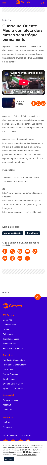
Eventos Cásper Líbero (13, 384)
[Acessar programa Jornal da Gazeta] (8, 103)
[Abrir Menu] (4, 4)
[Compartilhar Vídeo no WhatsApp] (43, 103)
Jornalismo (32, 233)
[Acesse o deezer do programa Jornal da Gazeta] (19, 258)
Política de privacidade (13, 348)
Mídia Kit (7, 405)
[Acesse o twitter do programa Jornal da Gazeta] (12, 251)
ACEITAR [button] (8, 459)
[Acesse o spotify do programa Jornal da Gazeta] (12, 258)
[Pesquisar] (42, 4)
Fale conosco (9, 334)
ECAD (6, 329)
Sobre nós (7, 320)
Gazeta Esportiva (10, 374)
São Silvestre (9, 379)
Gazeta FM (8, 369)
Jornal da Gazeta (20, 103)
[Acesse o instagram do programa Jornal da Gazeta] (19, 251)
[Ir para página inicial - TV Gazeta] (23, 306)
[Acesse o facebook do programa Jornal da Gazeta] (4, 251)
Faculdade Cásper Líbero (14, 365)
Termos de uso (9, 344)
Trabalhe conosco (11, 339)
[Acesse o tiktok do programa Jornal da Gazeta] (34, 251)
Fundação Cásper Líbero (14, 360)
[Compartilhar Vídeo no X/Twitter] (38, 103)
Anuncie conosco (10, 400)
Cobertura (7, 410)
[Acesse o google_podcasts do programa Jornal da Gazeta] (27, 258)
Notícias (6, 422)
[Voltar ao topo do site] (37, 297)
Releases (7, 427)
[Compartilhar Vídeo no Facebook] (33, 103)
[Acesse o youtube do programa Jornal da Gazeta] (27, 251)
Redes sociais (9, 325)
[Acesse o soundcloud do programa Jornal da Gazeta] (4, 258)
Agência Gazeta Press (13, 389)
